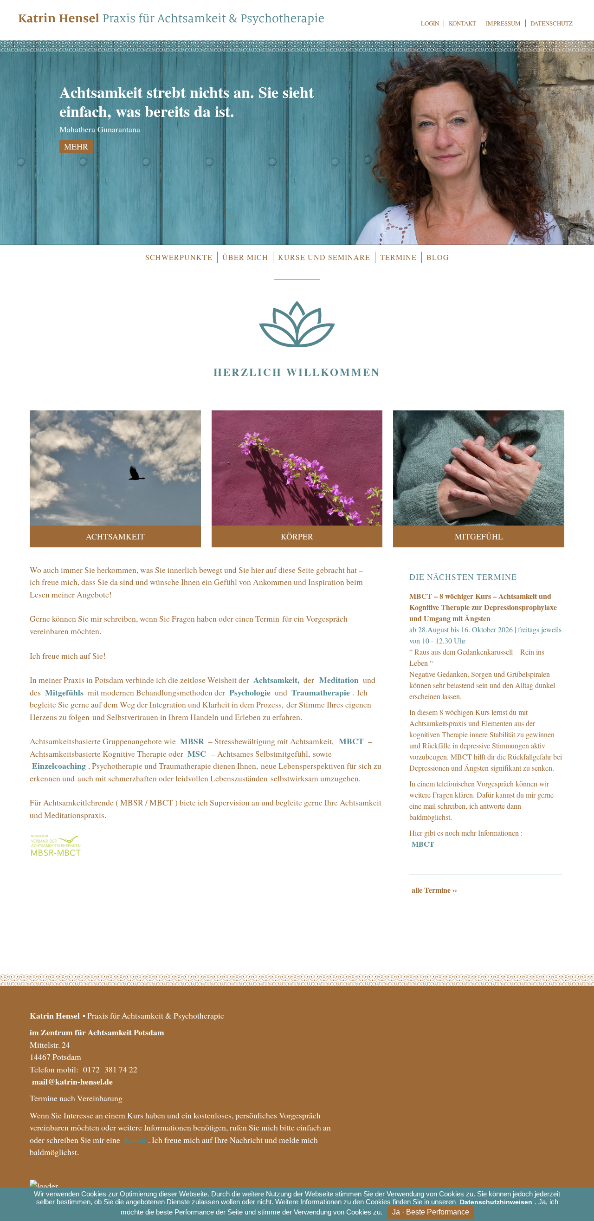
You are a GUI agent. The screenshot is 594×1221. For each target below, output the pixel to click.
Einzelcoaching (59, 766)
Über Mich (245, 257)
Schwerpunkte (179, 257)
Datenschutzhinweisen (496, 1202)
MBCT (352, 741)
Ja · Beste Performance (430, 1212)
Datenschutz (551, 23)
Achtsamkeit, (276, 680)
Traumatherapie (320, 692)
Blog (437, 257)
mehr (76, 146)
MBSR (193, 741)
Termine (398, 257)
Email (135, 1140)
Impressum (503, 23)
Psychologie (250, 692)
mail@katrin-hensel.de (72, 1081)
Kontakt (462, 23)
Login (430, 23)
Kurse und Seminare (324, 257)
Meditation (339, 680)
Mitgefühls (65, 692)
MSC (196, 753)
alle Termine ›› (434, 889)
